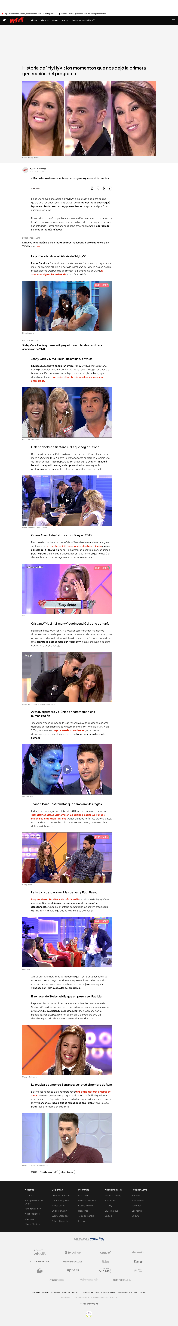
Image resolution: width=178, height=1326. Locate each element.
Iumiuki (81, 1221)
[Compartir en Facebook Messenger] (104, 188)
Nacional (136, 1195)
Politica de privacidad (70, 1292)
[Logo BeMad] (40, 1270)
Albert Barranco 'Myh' (48, 1172)
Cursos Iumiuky (59, 1210)
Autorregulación (33, 1208)
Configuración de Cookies (89, 1292)
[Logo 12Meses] (138, 1270)
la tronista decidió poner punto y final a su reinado (74, 545)
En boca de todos (87, 1200)
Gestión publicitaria (124, 1292)
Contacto (142, 1292)
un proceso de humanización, (69, 730)
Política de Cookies (108, 1292)
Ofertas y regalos (60, 1200)
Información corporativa (51, 1292)
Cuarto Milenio (85, 1205)
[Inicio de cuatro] (4, 20)
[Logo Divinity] (138, 1252)
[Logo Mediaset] (89, 1240)
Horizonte (83, 1210)
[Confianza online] (89, 1316)
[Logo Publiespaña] (89, 1280)
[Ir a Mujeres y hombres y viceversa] (17, 20)
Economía (137, 1210)
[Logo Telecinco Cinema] (105, 1270)
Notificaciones (32, 1213)
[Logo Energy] (138, 1261)
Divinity (108, 1205)
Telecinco (110, 1200)
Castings (29, 1219)
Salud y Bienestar (60, 1221)
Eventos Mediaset (60, 1215)
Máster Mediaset (33, 1224)
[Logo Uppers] (72, 1270)
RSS (135, 1292)
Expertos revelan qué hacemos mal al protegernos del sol (83, 14)
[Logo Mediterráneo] (122, 1280)
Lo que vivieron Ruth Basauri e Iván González (56, 899)
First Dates (83, 1195)
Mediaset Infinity (113, 1195)
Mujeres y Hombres (37, 169)
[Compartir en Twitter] (98, 188)
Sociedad (137, 1205)
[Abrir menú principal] (173, 20)
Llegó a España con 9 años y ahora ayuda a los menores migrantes (29, 14)
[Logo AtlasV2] (56, 1279)
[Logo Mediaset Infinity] (40, 1252)
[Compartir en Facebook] (109, 188)
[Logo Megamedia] (90, 1304)
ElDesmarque (111, 1210)
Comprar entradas (61, 1195)
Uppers (108, 1215)
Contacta (29, 1195)
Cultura (135, 1215)
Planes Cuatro (58, 1205)
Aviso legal (36, 1292)
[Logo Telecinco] (73, 1252)
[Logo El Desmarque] (39, 1261)
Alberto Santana (67, 1172)
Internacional (138, 1200)
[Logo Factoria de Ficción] (73, 1261)
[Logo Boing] (105, 1261)
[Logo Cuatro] (105, 1252)
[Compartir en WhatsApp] (92, 188)
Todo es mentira (86, 1215)
